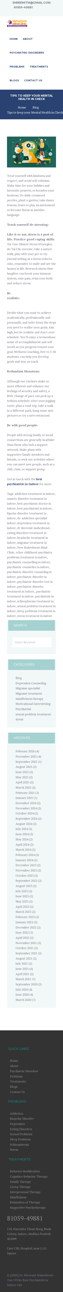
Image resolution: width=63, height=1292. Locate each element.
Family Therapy (20, 1182)
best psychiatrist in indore (34, 508)
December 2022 (26, 927)
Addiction (16, 1113)
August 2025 (24, 767)
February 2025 (25, 793)
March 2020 (23, 1000)
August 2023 (24, 886)
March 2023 (23, 912)
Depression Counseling (31, 683)
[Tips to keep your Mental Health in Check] (31, 152)
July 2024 (22, 829)
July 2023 (22, 891)
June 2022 (22, 932)
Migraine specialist (28, 688)
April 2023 (22, 907)
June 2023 (22, 896)
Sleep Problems (20, 1139)
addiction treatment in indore (35, 494)
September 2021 (26, 953)
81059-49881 (23, 7)
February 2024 (25, 855)
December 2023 (26, 865)
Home (22, 107)
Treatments (18, 1081)
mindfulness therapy (29, 699)
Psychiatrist (23, 709)
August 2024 (24, 824)
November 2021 (26, 943)
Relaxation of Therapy (25, 1202)
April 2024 (22, 844)
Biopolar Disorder (22, 1119)
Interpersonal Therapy (25, 1192)
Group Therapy (20, 1187)
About (14, 1066)
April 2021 (22, 974)
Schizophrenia (19, 1145)
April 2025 (22, 782)
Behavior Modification (25, 1171)
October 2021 (25, 948)
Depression (17, 1124)
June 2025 (22, 772)
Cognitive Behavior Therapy (29, 1176)
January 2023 (24, 922)
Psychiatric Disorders (24, 1071)
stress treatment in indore (34, 616)
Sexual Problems (21, 1134)
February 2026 (25, 751)
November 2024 (26, 808)
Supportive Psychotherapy (28, 1207)
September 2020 (26, 984)
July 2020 (22, 989)
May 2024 (22, 839)
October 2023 (25, 876)
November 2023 (26, 870)
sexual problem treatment (33, 714)
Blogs (13, 1087)
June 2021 (22, 969)
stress (19, 719)
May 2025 (22, 777)
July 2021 (22, 963)
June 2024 (22, 834)
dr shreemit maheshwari (33, 528)
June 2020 (22, 995)
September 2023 (26, 881)
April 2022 (22, 938)
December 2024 (26, 803)
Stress (14, 1150)
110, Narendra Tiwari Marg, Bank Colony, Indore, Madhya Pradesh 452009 (29, 1234)
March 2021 (23, 979)
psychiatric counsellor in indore (28, 567)
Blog (36, 107)
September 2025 (26, 762)
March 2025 (23, 787)
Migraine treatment (29, 693)
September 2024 (26, 819)
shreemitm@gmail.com (31, 2)
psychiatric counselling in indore (28, 562)
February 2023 (25, 917)
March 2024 (23, 850)
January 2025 (24, 798)
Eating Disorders (21, 1129)
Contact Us (17, 1092)
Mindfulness (18, 1197)
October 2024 (25, 813)
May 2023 (22, 901)
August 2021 (24, 958)
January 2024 (24, 860)
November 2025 (26, 756)
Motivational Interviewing (33, 704)
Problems (16, 1076)
